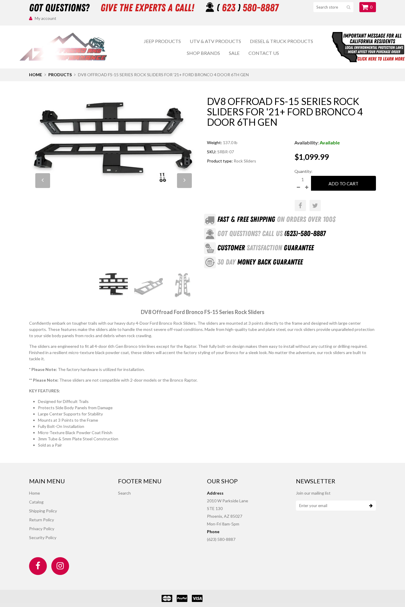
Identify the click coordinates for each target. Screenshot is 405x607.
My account (45, 18)
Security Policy (42, 537)
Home (35, 74)
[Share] (300, 205)
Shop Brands (203, 53)
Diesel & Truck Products (281, 41)
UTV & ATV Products (215, 41)
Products (60, 74)
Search (124, 493)
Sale (234, 53)
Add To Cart (343, 183)
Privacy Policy (41, 528)
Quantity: (303, 171)
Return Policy (41, 519)
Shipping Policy (43, 510)
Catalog (36, 501)
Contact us (263, 53)
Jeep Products (162, 41)
